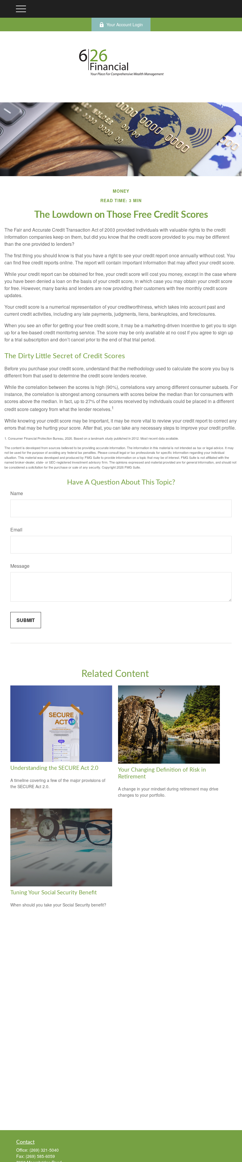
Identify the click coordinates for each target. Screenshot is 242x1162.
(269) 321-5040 (44, 1150)
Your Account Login (125, 24)
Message (20, 565)
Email (16, 529)
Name (16, 493)
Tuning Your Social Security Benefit (53, 893)
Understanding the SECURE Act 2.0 (54, 768)
